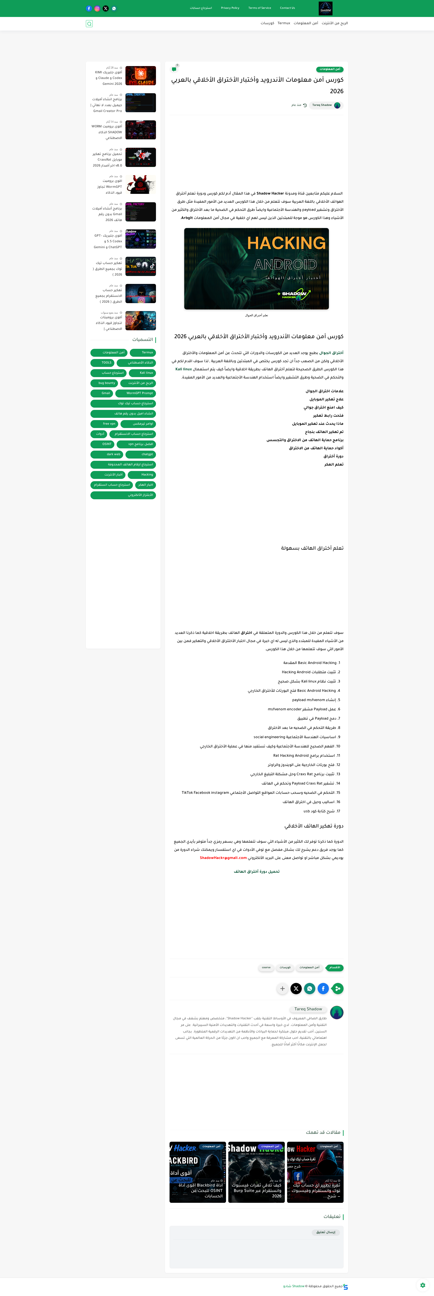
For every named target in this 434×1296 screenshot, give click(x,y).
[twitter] (106, 8)
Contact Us (287, 8)
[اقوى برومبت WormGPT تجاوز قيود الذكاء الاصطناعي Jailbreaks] (140, 184)
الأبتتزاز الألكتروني (140, 495)
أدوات (100, 434)
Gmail (106, 393)
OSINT (106, 444)
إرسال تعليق (325, 1232)
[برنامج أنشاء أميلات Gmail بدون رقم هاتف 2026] (140, 211)
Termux (284, 24)
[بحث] (89, 23)
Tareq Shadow (322, 105)
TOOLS (106, 363)
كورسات (267, 24)
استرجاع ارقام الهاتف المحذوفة (130, 464)
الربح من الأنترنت (335, 24)
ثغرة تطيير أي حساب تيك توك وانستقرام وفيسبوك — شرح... (316, 1191)
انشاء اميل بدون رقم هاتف (133, 414)
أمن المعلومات (306, 24)
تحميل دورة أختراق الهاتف (257, 872)
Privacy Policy (230, 8)
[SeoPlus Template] (345, 1287)
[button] (323, 988)
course (266, 967)
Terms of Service (259, 8)
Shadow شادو (293, 1287)
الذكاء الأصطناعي (140, 363)
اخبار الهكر (146, 485)
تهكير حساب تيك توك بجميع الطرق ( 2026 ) (107, 269)
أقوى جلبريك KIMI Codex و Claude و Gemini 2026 (108, 78)
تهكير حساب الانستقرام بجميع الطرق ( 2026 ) (108, 296)
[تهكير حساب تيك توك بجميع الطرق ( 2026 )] (140, 266)
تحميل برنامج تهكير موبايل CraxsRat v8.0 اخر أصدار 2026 (107, 160)
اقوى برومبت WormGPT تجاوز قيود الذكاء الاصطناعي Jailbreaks (109, 188)
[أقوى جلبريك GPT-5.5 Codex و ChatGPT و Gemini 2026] (140, 239)
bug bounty (107, 383)
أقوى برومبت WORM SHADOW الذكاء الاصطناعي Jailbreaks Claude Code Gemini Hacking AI (107, 133)
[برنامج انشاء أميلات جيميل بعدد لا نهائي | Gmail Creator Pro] (140, 102)
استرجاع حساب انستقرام (112, 485)
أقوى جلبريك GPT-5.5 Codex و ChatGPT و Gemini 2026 (108, 242)
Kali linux (183, 370)
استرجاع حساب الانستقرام (134, 434)
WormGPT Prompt (140, 393)
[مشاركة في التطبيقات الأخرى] (282, 988)
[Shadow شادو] (326, 8)
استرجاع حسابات (201, 8)
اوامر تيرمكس (143, 424)
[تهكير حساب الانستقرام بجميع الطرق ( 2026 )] (140, 293)
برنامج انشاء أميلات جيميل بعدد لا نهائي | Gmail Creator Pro (106, 105)
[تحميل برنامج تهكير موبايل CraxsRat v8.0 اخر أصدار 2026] (140, 157)
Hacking (147, 475)
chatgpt (147, 454)
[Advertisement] (217, 45)
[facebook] (89, 8)
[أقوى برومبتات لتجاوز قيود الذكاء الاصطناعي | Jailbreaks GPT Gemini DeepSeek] (140, 320)
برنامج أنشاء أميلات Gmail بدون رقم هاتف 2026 (107, 214)
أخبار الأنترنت (113, 475)
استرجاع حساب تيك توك (135, 403)
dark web (113, 454)
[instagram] (97, 8)
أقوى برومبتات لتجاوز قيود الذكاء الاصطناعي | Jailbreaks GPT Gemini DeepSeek (108, 324)
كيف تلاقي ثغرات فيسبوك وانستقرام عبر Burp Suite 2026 (256, 1191)
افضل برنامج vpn (140, 444)
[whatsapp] (114, 8)
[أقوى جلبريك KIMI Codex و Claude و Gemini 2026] (140, 75)
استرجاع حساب (113, 373)
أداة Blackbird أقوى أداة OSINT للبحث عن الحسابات (201, 1191)
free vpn (109, 424)
